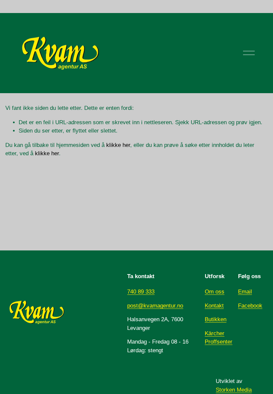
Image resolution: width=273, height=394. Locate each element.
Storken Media (234, 390)
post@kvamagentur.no (155, 306)
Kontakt (214, 306)
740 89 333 (140, 291)
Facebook (250, 306)
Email (245, 291)
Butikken (215, 319)
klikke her (118, 145)
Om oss (214, 291)
